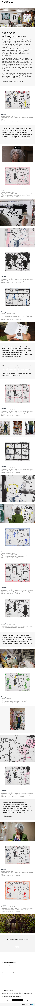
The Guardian (8, 816)
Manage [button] (6, 1000)
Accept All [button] (17, 1000)
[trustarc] (30, 1004)
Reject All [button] (28, 1000)
